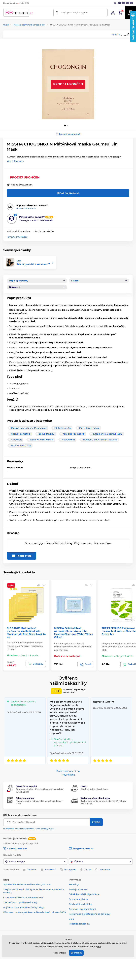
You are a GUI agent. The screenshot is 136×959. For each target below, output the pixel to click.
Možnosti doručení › (26, 208)
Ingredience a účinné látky (107, 433)
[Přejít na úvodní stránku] (18, 13)
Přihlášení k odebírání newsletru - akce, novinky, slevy (28, 829)
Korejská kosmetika (73, 433)
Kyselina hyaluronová (42, 439)
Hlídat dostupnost (21, 184)
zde (99, 946)
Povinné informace (17, 236)
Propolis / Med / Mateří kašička (100, 439)
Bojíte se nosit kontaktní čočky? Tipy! (23, 907)
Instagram (70, 869)
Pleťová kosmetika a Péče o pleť (29, 24)
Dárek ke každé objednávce (94, 789)
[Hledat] (57, 12)
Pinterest (105, 869)
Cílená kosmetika (20, 433)
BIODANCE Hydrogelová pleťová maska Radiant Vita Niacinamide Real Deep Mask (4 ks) (26, 633)
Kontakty (74, 884)
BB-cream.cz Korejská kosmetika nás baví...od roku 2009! (34, 912)
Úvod (6, 24)
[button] (65, 125)
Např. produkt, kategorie (74, 12)
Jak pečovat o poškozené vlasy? (20, 902)
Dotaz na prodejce (68, 192)
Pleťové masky (63, 428)
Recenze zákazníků (79, 923)
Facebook (50, 869)
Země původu (46, 433)
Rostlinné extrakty (21, 445)
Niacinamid (68, 439)
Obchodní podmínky (80, 904)
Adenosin (16, 439)
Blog (71, 919)
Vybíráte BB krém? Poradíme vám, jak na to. (27, 884)
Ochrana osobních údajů (82, 909)
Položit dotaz (23, 555)
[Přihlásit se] (113, 12)
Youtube (31, 869)
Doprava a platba (78, 899)
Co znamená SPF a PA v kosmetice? (23, 897)
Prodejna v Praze (78, 889)
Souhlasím (76, 953)
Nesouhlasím (60, 953)
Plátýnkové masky (89, 428)
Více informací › (15, 161)
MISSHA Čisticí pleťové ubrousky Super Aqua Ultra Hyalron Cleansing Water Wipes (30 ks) (73, 633)
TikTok (87, 869)
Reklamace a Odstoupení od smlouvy (89, 914)
